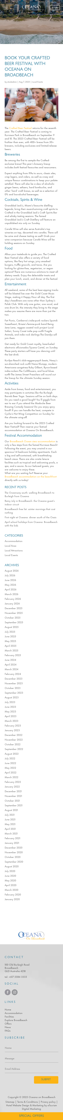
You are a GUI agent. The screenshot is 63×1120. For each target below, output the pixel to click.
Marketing (38, 1105)
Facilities (9, 1016)
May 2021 (10, 824)
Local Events (37, 81)
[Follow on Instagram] (15, 992)
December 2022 (13, 735)
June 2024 (10, 659)
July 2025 (10, 631)
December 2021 (13, 791)
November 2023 (14, 683)
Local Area (10, 545)
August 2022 (12, 753)
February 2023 (13, 725)
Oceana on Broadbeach (42, 1097)
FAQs (7, 1030)
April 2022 (10, 772)
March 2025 (11, 650)
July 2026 (10, 575)
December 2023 (13, 678)
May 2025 (10, 641)
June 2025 (10, 636)
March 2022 (11, 777)
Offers (8, 1023)
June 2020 (10, 875)
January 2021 (12, 843)
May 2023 (10, 711)
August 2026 (12, 570)
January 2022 (12, 786)
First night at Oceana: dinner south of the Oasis (30, 517)
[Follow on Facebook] (8, 992)
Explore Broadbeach (16, 1020)
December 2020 (13, 847)
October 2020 (13, 857)
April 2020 (10, 885)
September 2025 (14, 622)
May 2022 (10, 767)
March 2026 (11, 594)
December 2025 (13, 608)
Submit (46, 1079)
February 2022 (13, 782)
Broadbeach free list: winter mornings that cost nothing (30, 510)
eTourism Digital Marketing (39, 1106)
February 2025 (13, 655)
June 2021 (10, 819)
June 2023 (10, 706)
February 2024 (13, 674)
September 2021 (13, 805)
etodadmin (12, 81)
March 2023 (11, 721)
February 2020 (13, 894)
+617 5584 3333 (18, 976)
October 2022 (13, 744)
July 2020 (10, 871)
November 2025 (14, 613)
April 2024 (10, 664)
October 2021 (12, 800)
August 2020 (12, 866)
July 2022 (10, 758)
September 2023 (14, 692)
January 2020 (12, 899)
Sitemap (9, 1101)
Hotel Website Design (17, 1105)
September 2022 (14, 749)
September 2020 (14, 861)
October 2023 (13, 688)
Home (8, 1009)
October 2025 (13, 617)
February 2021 (12, 838)
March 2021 (11, 833)
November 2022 (14, 739)
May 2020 (10, 880)
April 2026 (10, 589)
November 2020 (14, 852)
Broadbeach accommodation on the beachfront (31, 476)
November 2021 (13, 796)
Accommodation (13, 541)
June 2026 (10, 580)
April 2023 (10, 716)
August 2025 (12, 627)
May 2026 (10, 584)
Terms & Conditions (27, 1101)
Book (55, 7)
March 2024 (11, 669)
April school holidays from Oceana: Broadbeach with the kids (31, 523)
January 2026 (12, 603)
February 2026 (13, 598)
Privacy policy (48, 1101)
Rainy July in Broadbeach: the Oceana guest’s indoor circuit (30, 502)
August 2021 (11, 810)
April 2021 (10, 828)
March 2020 (11, 889)
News (8, 1027)
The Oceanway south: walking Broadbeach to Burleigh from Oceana (29, 494)
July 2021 (10, 814)
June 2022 (10, 763)
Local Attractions (14, 550)
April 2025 (10, 645)
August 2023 (12, 697)
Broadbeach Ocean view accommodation (32, 441)
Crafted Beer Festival (20, 128)
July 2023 (10, 702)
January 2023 (12, 730)
